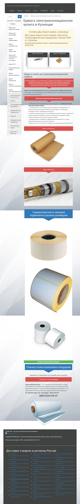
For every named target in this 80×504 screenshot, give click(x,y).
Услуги (53, 10)
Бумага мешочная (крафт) (14, 68)
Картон (13, 101)
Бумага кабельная (37, 53)
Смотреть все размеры (48, 379)
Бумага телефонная (59, 53)
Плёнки (13, 116)
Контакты (60, 10)
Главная (11, 10)
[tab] (14, 24)
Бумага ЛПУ (12, 64)
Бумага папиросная (12, 79)
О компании (44, 10)
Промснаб (13, 454)
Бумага (13, 24)
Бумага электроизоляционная (15, 85)
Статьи (35, 10)
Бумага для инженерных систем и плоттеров (13, 57)
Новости (20, 10)
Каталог (27, 10)
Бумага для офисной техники (14, 28)
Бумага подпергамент (13, 39)
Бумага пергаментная (13, 45)
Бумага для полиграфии (12, 34)
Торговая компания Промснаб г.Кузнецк (23, 6)
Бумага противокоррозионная (15, 90)
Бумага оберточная (12, 50)
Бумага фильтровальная (14, 74)
